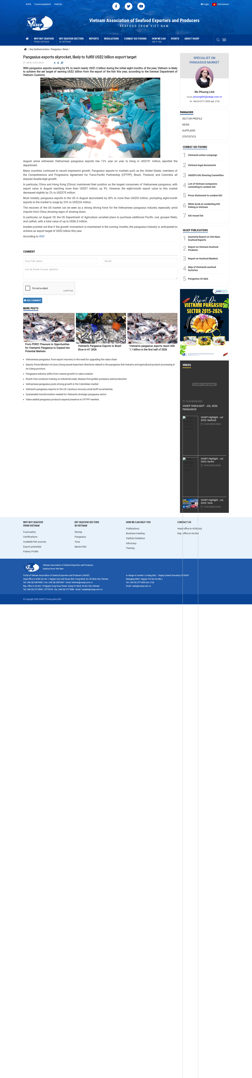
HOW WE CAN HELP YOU (138, 522)
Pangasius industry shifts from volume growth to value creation (59, 373)
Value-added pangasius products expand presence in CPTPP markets (62, 399)
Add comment (33, 300)
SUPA (28, 4)
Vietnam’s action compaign (202, 155)
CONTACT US (184, 522)
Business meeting (135, 533)
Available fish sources (34, 541)
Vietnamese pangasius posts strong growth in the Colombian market (62, 384)
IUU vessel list (195, 215)
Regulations (111, 38)
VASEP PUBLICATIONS (195, 230)
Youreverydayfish (42, 4)
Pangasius (186, 112)
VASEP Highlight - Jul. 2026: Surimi (212, 460)
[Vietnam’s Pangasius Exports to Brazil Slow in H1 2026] (101, 328)
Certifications (30, 536)
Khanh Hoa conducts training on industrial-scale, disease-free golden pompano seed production (76, 379)
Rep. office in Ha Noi (188, 533)
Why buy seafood (44, 40)
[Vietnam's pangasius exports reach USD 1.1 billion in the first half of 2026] (152, 328)
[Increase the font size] (62, 62)
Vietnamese (223, 4)
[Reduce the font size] (54, 63)
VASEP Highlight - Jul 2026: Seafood (212, 419)
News (185, 124)
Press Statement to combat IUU (205, 195)
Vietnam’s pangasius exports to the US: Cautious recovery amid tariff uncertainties (69, 389)
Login (206, 4)
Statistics (189, 136)
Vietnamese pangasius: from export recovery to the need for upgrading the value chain (71, 359)
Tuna (77, 541)
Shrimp (78, 532)
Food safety (29, 532)
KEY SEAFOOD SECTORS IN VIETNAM (87, 524)
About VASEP (191, 38)
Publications (132, 528)
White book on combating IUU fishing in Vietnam (204, 205)
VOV (41, 236)
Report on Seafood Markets (203, 258)
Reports (94, 38)
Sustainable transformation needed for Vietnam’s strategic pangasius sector (66, 394)
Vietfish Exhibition (135, 538)
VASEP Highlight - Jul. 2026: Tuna (212, 501)
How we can (159, 40)
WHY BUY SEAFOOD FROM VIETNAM (33, 524)
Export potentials (32, 546)
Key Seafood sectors (71, 40)
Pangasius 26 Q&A (198, 278)
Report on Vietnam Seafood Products (203, 248)
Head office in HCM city (189, 528)
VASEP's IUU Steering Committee (206, 175)
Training (130, 548)
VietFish (58, 4)
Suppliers (188, 130)
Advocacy (131, 543)
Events (175, 38)
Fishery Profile (30, 551)
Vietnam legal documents (202, 165)
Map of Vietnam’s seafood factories (202, 269)
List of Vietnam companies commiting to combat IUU (202, 185)
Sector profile (192, 118)
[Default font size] (58, 63)
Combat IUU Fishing (135, 38)
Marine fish (80, 546)
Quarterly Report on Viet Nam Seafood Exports (204, 238)
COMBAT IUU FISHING (195, 147)
